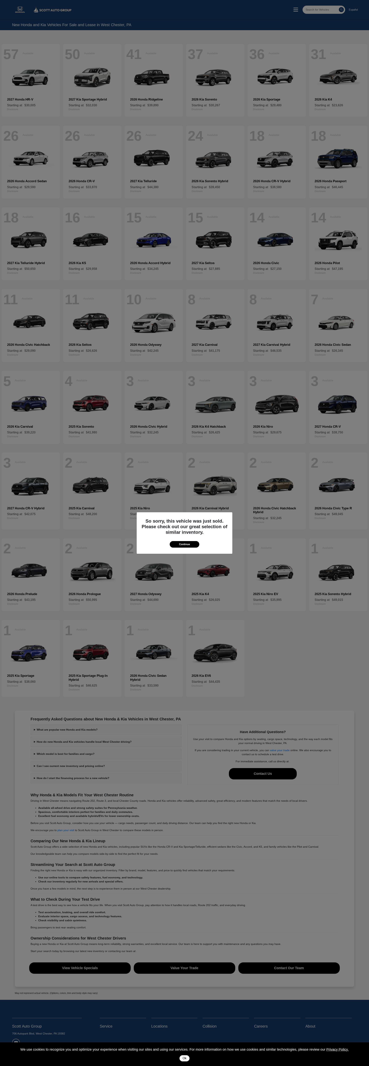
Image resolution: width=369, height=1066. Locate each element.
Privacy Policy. (337, 1049)
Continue (184, 544)
